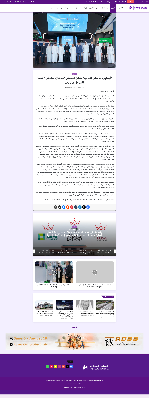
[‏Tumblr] (76, 207)
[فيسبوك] (88, 207)
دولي (62, 8)
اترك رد (74, 327)
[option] (52, 234)
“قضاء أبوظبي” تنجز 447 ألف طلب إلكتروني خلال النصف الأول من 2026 (44, 312)
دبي (108, 8)
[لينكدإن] (80, 207)
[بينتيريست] (71, 207)
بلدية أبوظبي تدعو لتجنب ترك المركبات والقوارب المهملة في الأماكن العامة (52, 233)
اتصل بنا (79, 383)
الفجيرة (77, 8)
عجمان (97, 8)
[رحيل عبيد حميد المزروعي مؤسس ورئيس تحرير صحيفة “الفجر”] (84, 305)
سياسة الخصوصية (72, 383)
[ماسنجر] (63, 207)
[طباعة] (55, 207)
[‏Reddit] (67, 207)
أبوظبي (113, 8)
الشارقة (103, 8)
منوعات (57, 8)
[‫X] (84, 207)
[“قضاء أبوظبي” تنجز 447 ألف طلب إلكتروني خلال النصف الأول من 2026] (44, 305)
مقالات (72, 8)
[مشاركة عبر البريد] (59, 207)
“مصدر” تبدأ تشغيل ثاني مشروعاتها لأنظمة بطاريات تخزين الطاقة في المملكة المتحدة (105, 313)
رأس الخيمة (84, 8)
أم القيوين (91, 8)
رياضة (66, 8)
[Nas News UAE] (138, 8)
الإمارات (120, 8)
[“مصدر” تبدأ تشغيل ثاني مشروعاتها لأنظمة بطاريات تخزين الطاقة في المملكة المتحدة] (105, 305)
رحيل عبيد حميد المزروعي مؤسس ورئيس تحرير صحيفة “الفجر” (85, 312)
